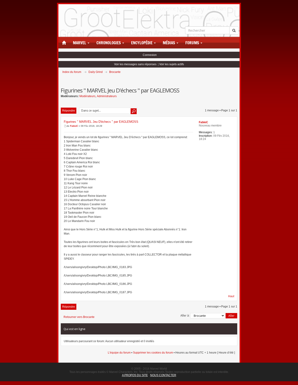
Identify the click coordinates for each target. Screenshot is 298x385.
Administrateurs (107, 96)
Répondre (68, 110)
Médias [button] (169, 43)
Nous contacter (163, 375)
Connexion (150, 55)
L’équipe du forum (119, 352)
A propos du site (135, 375)
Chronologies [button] (109, 43)
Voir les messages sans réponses (135, 64)
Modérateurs (87, 96)
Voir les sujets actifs (171, 64)
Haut (231, 296)
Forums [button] (192, 43)
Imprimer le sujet (237, 78)
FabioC (74, 126)
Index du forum (71, 72)
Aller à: (185, 315)
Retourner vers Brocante (79, 317)
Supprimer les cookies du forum (153, 352)
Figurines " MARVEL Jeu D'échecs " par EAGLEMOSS (101, 121)
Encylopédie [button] (142, 43)
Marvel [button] (80, 43)
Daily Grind (95, 72)
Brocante (115, 72)
